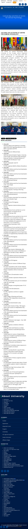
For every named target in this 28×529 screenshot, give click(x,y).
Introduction (6, 399)
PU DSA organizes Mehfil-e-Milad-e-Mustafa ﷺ (15, 166)
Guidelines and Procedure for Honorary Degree (13, 465)
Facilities (5, 406)
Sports (5, 506)
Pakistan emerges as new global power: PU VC (15, 285)
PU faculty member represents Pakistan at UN (15, 277)
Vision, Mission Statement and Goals (11, 410)
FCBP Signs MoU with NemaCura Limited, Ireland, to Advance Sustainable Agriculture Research (14, 329)
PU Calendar (6, 403)
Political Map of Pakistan (9, 478)
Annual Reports (7, 503)
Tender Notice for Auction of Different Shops (15, 263)
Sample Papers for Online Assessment (12, 464)
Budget (5, 513)
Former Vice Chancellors (9, 409)
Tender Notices (7, 489)
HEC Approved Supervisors (8, 434)
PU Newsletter (7, 491)
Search (3, 2)
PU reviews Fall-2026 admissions (11, 288)
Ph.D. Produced (7, 502)
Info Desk (9, 1)
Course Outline (7, 457)
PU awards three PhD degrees (11, 202)
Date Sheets (6, 450)
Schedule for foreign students (10, 456)
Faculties (4, 420)
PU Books (6, 499)
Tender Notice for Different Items (12, 152)
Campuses (6, 402)
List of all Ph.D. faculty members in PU (12, 510)
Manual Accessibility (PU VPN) (10, 481)
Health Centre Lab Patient (9, 485)
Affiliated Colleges (6, 440)
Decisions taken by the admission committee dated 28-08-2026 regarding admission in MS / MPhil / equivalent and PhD (15, 147)
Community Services (8, 507)
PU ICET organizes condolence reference (14, 324)
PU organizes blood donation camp (12, 302)
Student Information (6, 437)
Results (5, 452)
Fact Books (6, 405)
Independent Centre (6, 426)
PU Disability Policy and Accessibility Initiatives (13, 480)
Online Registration (8, 459)
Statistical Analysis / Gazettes (10, 463)
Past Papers (6, 461)
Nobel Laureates (7, 407)
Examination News (7, 460)
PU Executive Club (7, 482)
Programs (4, 429)
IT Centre (19, 526)
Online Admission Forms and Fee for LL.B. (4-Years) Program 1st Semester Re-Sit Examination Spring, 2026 (14, 211)
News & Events (7, 514)
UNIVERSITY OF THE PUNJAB (14, 7)
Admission (3, 1)
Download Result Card (8, 467)
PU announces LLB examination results (13, 274)
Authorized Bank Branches (9, 509)
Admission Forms (7, 454)
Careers (21, 1)
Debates (5, 504)
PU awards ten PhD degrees (10, 236)
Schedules (6, 453)
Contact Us (8, 2)
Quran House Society (8, 484)
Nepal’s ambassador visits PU (11, 163)
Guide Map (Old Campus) (9, 413)
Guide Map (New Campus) (9, 411)
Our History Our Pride (8, 400)
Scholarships (5, 431)
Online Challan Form (8, 492)
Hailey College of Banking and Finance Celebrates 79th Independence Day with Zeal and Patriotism (14, 298)
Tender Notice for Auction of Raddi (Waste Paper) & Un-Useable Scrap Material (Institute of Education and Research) (15, 335)
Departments (5, 423)
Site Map (15, 1)
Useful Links (6, 500)
